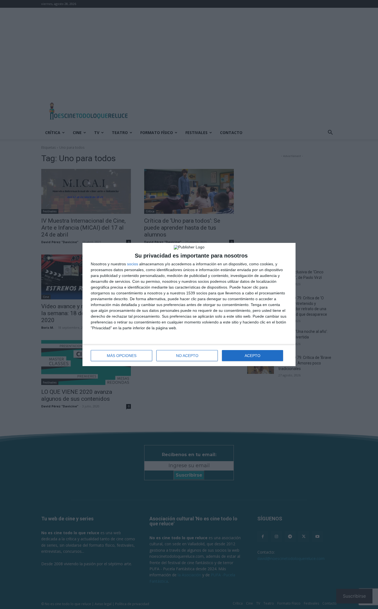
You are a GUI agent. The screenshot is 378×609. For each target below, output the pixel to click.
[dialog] (189, 304)
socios (132, 264)
